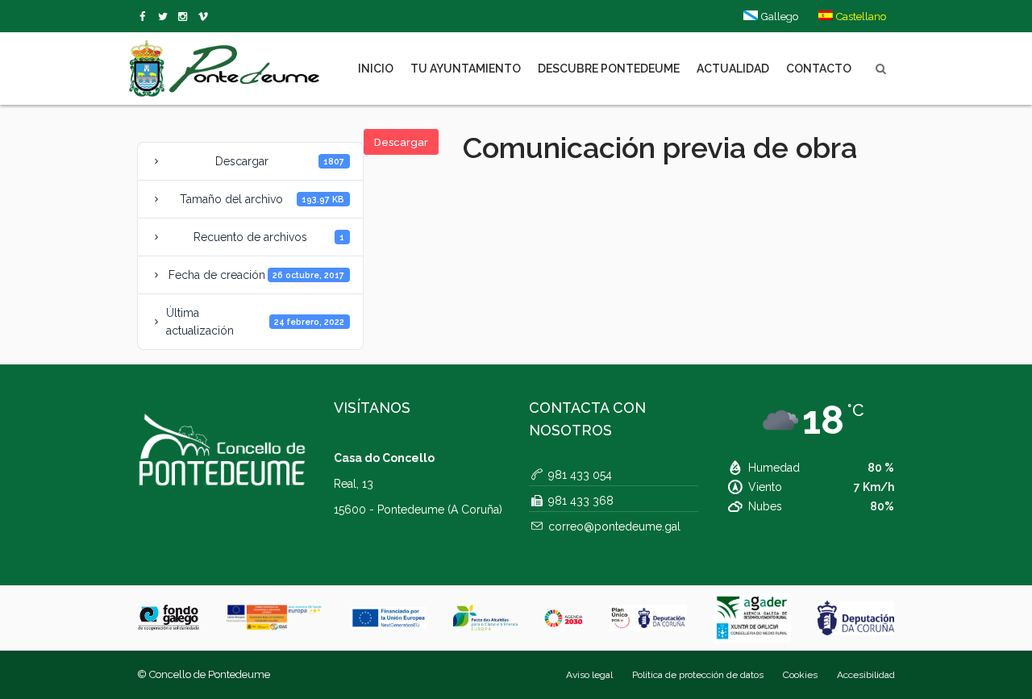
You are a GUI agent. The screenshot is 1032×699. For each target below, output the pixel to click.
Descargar (401, 142)
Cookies (800, 674)
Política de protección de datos (698, 674)
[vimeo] (165, 17)
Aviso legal (589, 674)
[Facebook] (145, 17)
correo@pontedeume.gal (614, 526)
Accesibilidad (866, 674)
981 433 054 (580, 474)
